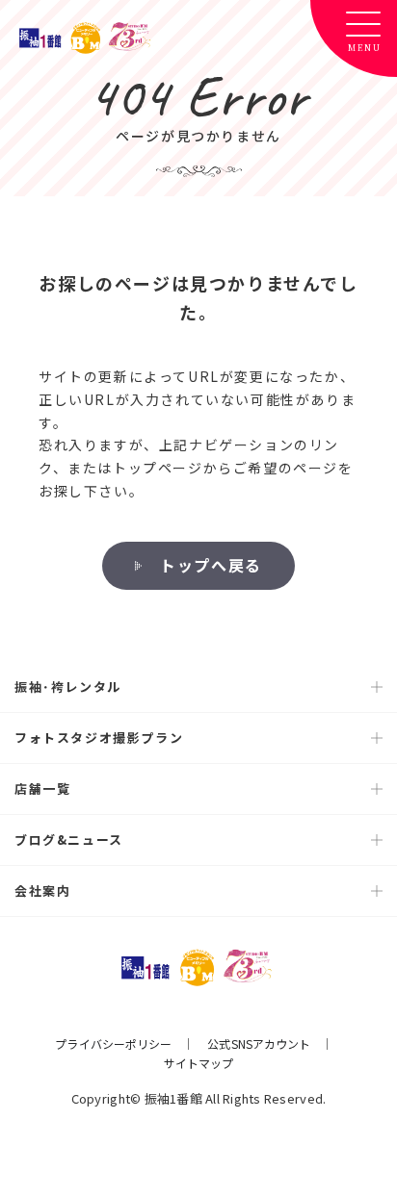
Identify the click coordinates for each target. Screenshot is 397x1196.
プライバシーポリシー (113, 1043)
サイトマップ (199, 1063)
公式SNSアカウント (258, 1043)
